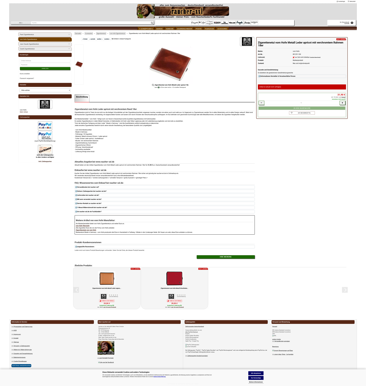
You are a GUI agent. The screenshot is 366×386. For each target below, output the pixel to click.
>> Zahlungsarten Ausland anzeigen (196, 356)
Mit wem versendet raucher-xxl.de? (89, 199)
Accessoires (222, 29)
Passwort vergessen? (27, 78)
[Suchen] (152, 23)
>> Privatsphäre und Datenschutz (22, 326)
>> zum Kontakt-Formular (106, 358)
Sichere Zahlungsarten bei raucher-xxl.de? (91, 191)
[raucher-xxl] (183, 11)
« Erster (85, 39)
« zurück (92, 39)
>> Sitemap (15, 342)
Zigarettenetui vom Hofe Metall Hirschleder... (174, 288)
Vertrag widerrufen (21, 365)
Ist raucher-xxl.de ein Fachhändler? (89, 211)
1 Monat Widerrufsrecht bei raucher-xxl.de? (92, 207)
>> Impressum (16, 334)
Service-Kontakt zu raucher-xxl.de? (89, 203)
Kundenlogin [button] (341, 1)
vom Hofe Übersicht (82, 226)
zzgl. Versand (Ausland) (109, 307)
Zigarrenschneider (184, 29)
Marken (159, 29)
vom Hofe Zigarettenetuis (28, 39)
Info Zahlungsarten (45, 161)
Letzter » (107, 39)
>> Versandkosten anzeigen (281, 341)
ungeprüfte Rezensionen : (86, 247)
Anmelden (45, 68)
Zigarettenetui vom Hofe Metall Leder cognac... (106, 288)
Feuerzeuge (209, 29)
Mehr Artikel (24, 112)
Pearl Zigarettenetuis (27, 34)
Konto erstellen (25, 74)
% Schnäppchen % (146, 29)
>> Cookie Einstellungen (19, 361)
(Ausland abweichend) (315, 57)
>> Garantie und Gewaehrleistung (22, 353)
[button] (76, 290)
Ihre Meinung (226, 257)
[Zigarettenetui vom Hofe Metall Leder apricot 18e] (170, 64)
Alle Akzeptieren (256, 373)
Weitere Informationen (256, 382)
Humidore (169, 29)
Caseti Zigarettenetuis (27, 49)
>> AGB (14, 330)
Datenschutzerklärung (159, 376)
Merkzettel (352, 1)
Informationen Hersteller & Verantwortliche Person (277, 76)
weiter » (99, 39)
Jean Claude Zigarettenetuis (29, 44)
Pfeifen (198, 29)
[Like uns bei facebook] (106, 362)
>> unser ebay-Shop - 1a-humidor (282, 354)
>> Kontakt (15, 338)
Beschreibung (82, 97)
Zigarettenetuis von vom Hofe (86, 230)
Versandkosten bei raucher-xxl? (88, 187)
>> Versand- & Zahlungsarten (21, 346)
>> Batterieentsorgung (18, 357)
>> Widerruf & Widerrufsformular (22, 349)
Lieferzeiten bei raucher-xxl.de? (88, 195)
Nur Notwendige (256, 378)
